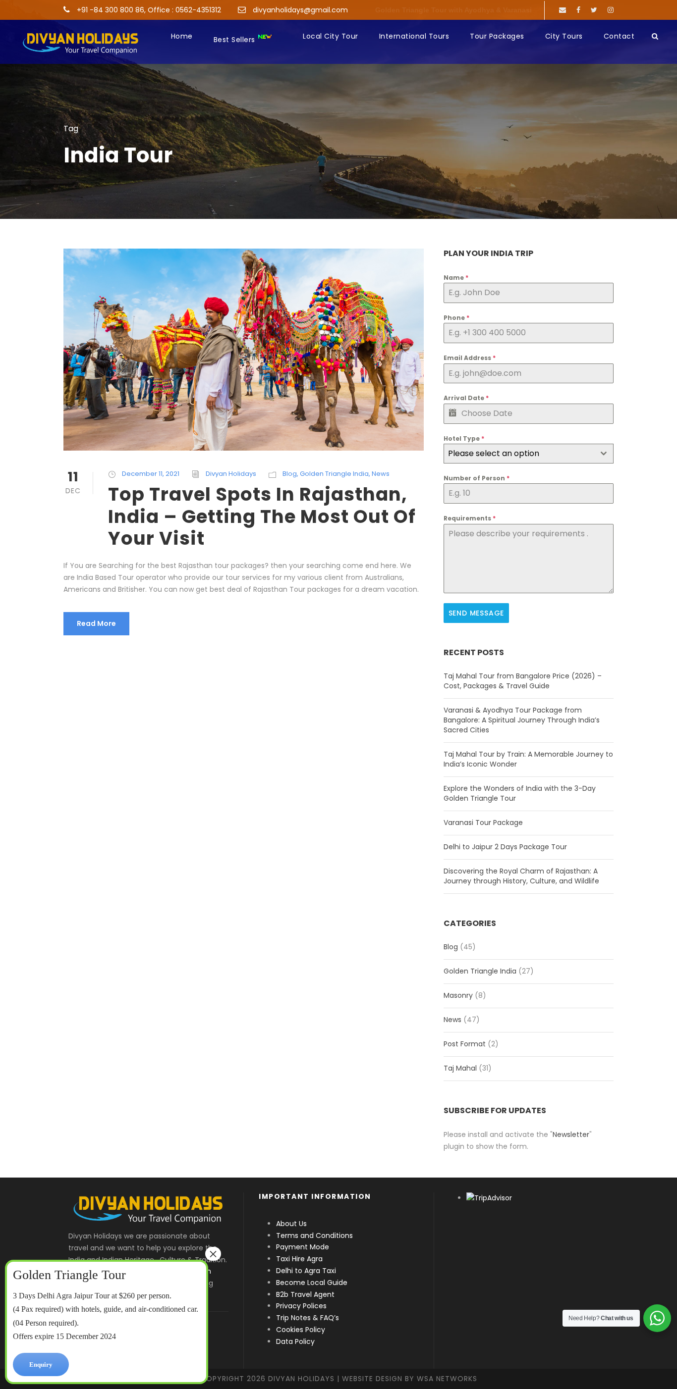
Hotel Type (464, 438)
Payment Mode (302, 1247)
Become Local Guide (311, 1282)
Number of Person (476, 478)
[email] (562, 10)
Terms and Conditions (314, 1235)
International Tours (414, 36)
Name (456, 277)
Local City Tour (330, 36)
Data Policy (295, 1341)
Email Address (470, 358)
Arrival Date (466, 398)
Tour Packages (497, 36)
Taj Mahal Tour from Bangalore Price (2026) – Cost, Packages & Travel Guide (523, 681)
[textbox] (519, 453)
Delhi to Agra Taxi (307, 1271)
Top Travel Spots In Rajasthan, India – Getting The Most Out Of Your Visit (262, 516)
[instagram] (611, 10)
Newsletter (571, 1134)
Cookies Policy (300, 1330)
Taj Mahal (460, 1068)
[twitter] (594, 10)
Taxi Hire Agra (299, 1259)
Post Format (465, 1044)
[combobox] (529, 453)
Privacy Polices (301, 1306)
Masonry (458, 995)
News (381, 473)
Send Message (477, 613)
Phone (456, 317)
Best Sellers (236, 40)
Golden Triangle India (334, 473)
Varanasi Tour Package (483, 822)
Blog (289, 473)
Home (182, 36)
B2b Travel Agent (305, 1294)
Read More (96, 623)
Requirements (470, 518)
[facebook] (578, 10)
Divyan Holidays (231, 473)
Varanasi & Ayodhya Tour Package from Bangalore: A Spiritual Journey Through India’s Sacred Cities (522, 720)
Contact (619, 36)
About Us (291, 1224)
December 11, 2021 (150, 473)
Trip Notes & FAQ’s (307, 1318)
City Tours (564, 36)
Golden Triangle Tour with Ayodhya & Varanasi (453, 10)
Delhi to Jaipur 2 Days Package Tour (505, 847)
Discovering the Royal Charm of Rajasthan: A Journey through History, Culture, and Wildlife (521, 876)
